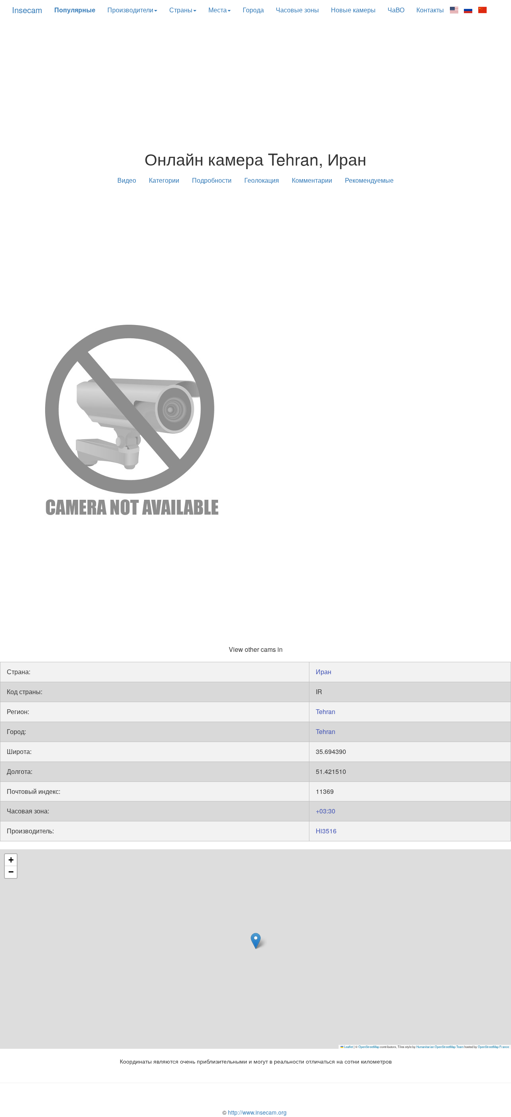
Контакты (430, 9)
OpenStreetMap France (493, 1046)
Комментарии (312, 180)
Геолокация (261, 180)
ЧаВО (396, 9)
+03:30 (325, 810)
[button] (256, 941)
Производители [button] (130, 9)
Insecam (27, 10)
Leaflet (348, 1046)
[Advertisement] (255, 85)
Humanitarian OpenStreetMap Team (439, 1046)
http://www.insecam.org (256, 1112)
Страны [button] (180, 9)
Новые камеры (353, 9)
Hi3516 (326, 830)
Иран (323, 671)
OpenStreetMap (368, 1046)
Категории (164, 180)
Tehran (325, 711)
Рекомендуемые (369, 180)
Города (253, 9)
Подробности (212, 180)
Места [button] (217, 9)
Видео (126, 180)
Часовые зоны (297, 9)
